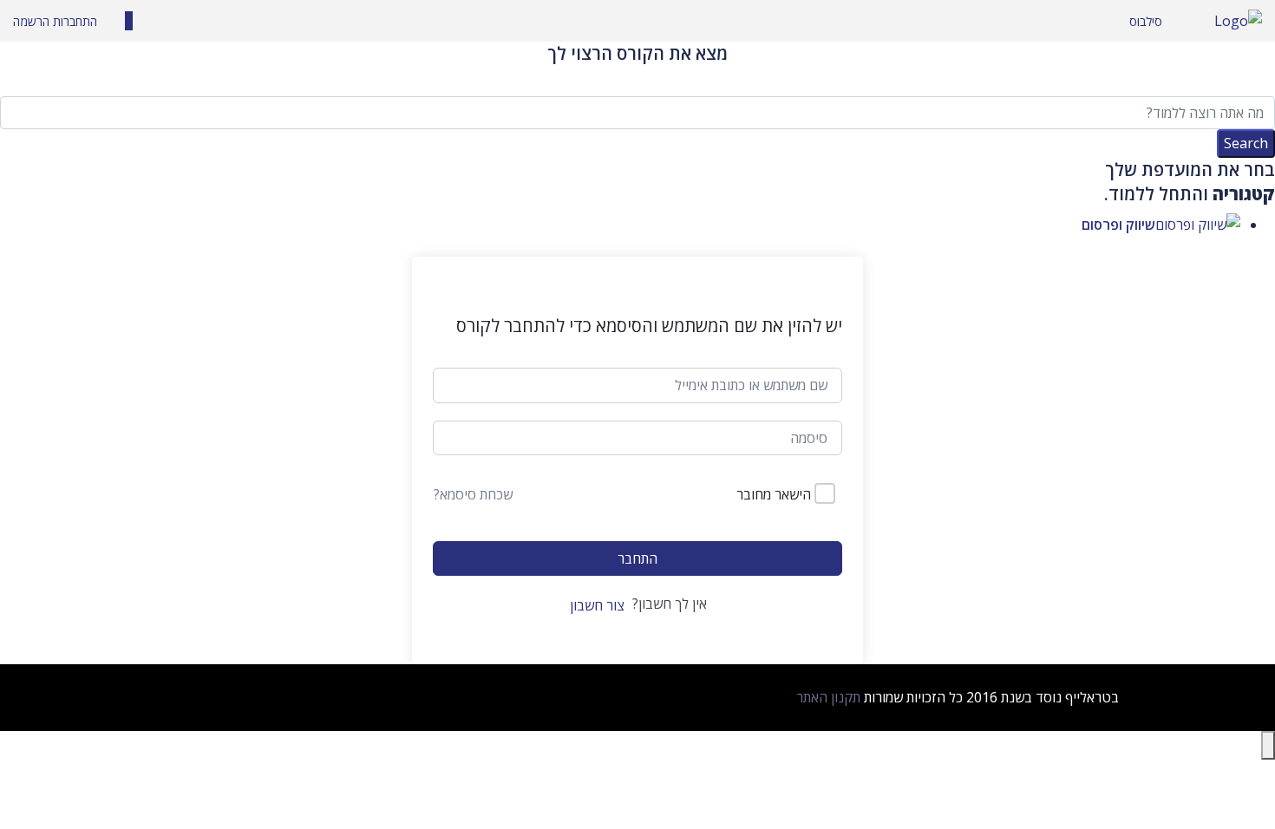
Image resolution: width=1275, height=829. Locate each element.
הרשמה (31, 21)
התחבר (637, 558)
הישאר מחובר (773, 494)
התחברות (73, 21)
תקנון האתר (828, 697)
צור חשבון (597, 605)
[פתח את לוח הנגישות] (1268, 745)
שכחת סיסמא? (473, 494)
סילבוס (1145, 21)
